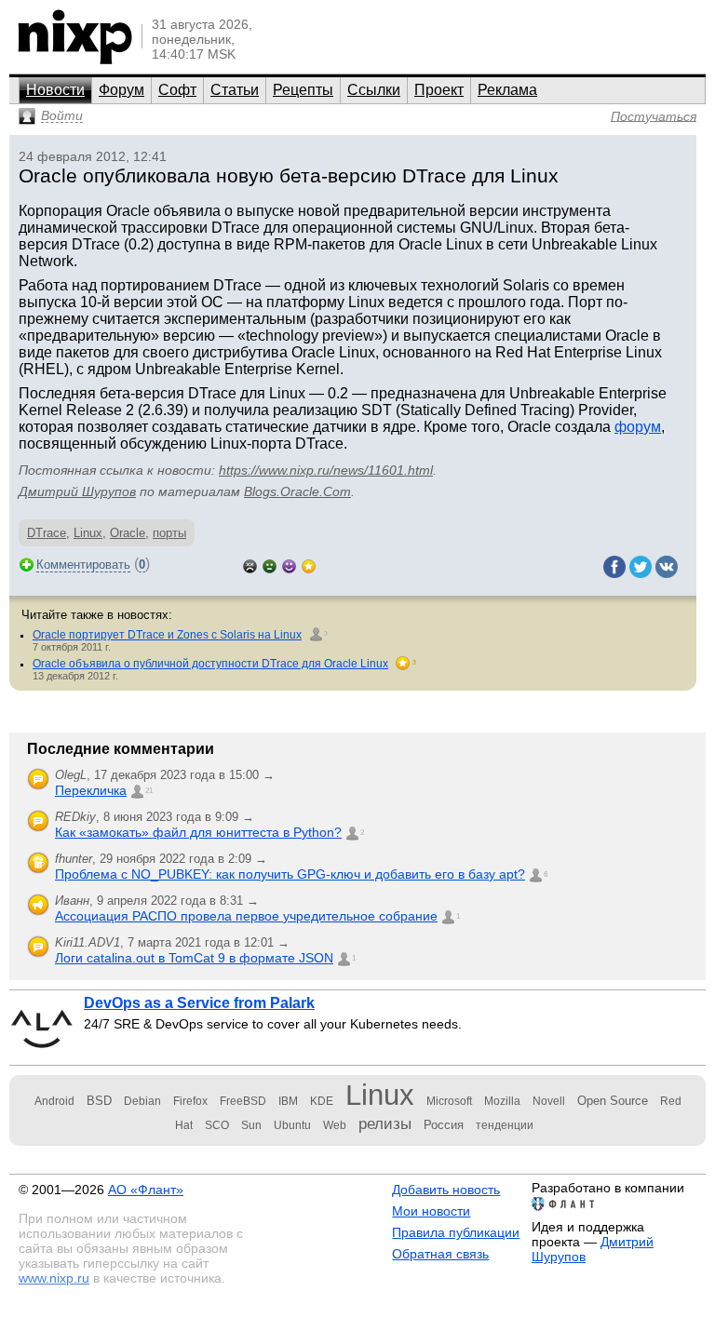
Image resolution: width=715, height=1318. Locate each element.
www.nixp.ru (54, 1278)
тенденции (504, 1125)
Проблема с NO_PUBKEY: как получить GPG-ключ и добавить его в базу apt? (290, 874)
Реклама (507, 90)
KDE (321, 1101)
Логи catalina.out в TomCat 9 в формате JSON (194, 957)
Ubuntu (292, 1125)
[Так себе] (270, 564)
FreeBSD (243, 1101)
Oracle (127, 533)
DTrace (46, 533)
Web (334, 1125)
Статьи (234, 90)
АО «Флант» (145, 1189)
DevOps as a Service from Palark (199, 1003)
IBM (288, 1101)
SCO (217, 1125)
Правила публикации (455, 1232)
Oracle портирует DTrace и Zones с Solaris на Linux (167, 634)
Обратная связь (440, 1253)
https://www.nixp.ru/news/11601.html (326, 470)
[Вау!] (309, 564)
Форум (121, 90)
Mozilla (502, 1101)
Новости (55, 90)
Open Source (612, 1101)
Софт (177, 90)
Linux (88, 533)
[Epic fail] (250, 564)
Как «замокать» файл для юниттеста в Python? (198, 832)
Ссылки (373, 90)
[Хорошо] (289, 564)
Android (54, 1101)
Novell (549, 1101)
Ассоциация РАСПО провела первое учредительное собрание (246, 915)
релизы (384, 1123)
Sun (251, 1125)
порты (169, 533)
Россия (444, 1125)
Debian (142, 1101)
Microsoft (449, 1101)
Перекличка (91, 790)
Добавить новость (446, 1189)
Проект (439, 90)
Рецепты (303, 90)
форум (637, 427)
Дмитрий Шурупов (77, 491)
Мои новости (431, 1211)
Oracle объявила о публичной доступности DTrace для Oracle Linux (210, 663)
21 (149, 791)
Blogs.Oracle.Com (297, 491)
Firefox (190, 1101)
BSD (99, 1101)
